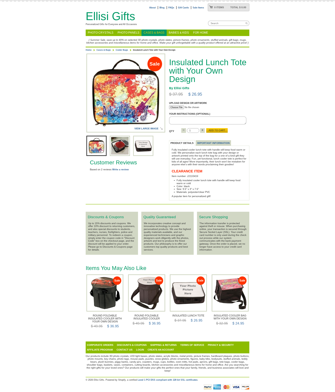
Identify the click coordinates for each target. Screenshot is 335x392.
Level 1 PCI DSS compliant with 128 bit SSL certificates (168, 380)
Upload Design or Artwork (188, 103)
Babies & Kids (179, 32)
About (152, 7)
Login (140, 349)
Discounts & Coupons (132, 345)
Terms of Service (192, 345)
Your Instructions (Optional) (189, 113)
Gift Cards (183, 7)
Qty (171, 131)
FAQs (171, 7)
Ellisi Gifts (110, 16)
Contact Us (124, 349)
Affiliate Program (100, 349)
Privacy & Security (221, 345)
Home (89, 50)
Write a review (120, 169)
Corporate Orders (100, 345)
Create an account (161, 349)
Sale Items (198, 7)
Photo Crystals (100, 32)
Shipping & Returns (163, 345)
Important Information (213, 143)
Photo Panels (128, 32)
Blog (162, 7)
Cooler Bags (122, 50)
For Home (200, 32)
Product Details (181, 143)
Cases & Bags (154, 32)
